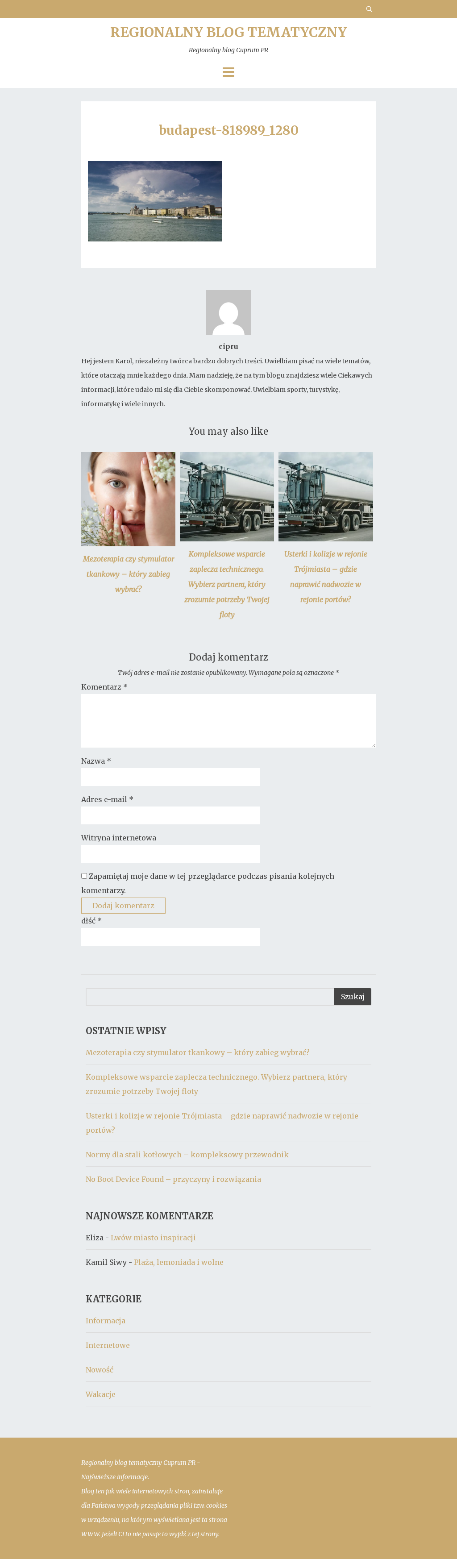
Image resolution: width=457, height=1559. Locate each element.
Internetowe (108, 1345)
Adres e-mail (107, 799)
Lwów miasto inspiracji (153, 1237)
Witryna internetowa (118, 837)
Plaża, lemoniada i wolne (179, 1262)
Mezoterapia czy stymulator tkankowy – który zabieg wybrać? (128, 574)
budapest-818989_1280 (229, 130)
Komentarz (104, 686)
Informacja (105, 1320)
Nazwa (96, 761)
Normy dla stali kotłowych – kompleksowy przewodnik (187, 1154)
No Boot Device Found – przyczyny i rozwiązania (173, 1179)
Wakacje (101, 1394)
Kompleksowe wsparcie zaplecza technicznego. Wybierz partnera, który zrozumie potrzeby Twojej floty (227, 584)
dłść (91, 920)
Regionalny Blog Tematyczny (228, 39)
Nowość (99, 1369)
